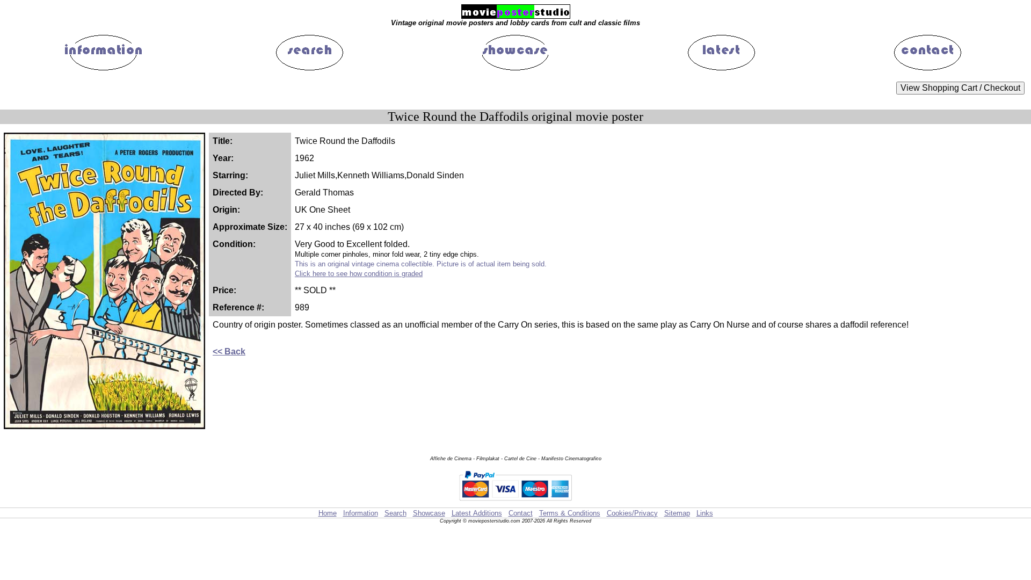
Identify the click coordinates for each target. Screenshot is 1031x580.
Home (327, 513)
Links (704, 513)
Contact (521, 513)
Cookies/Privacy (632, 513)
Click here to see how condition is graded (359, 274)
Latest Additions (477, 513)
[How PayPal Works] (515, 502)
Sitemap (677, 513)
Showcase (429, 513)
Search (395, 513)
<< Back (229, 351)
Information (360, 513)
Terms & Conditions (569, 513)
